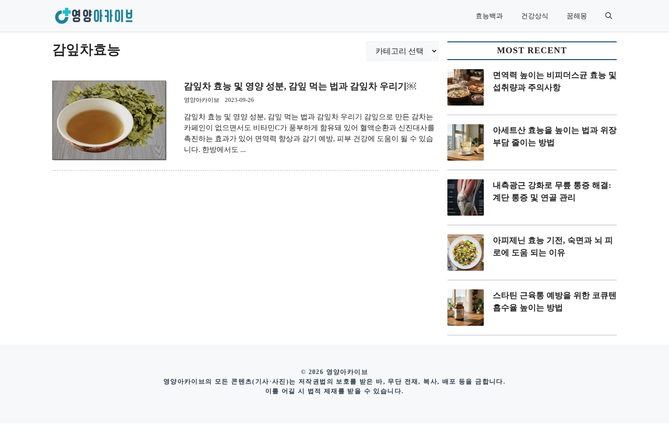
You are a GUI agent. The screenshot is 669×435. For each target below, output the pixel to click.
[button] (608, 16)
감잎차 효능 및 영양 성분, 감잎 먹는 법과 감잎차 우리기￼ (300, 86)
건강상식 (534, 16)
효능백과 (489, 16)
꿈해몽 (577, 16)
